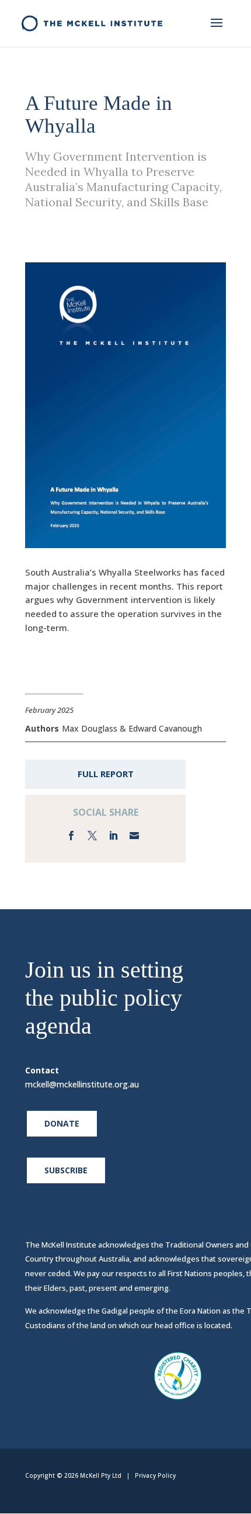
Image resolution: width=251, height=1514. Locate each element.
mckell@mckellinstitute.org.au (82, 1084)
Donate (61, 1123)
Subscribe (66, 1170)
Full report (106, 773)
